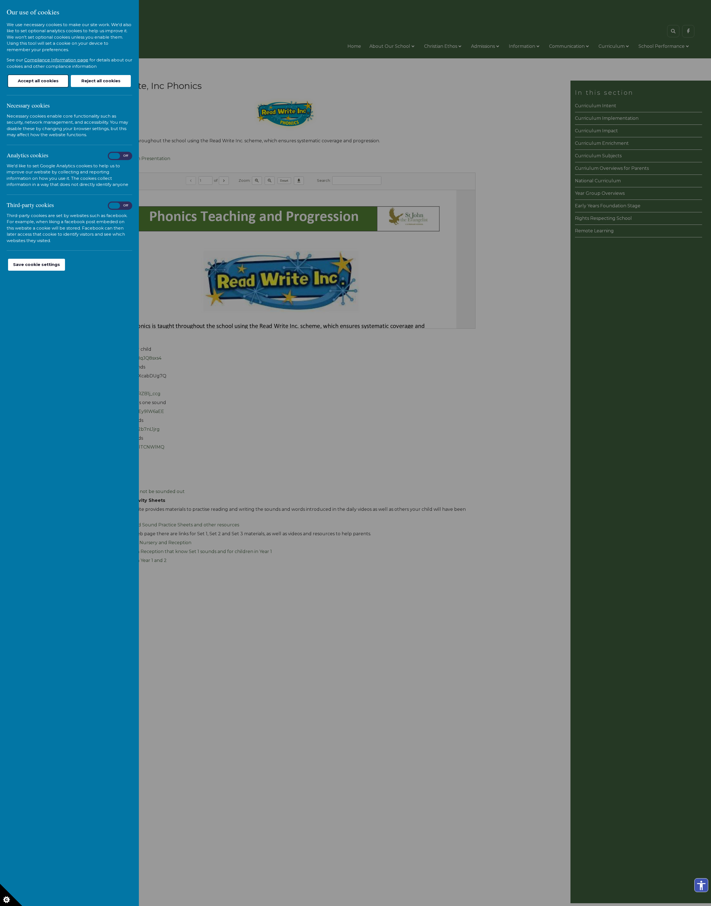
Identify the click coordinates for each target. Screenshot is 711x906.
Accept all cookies (38, 80)
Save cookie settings (36, 264)
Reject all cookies (101, 80)
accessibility (701, 885)
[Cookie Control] (11, 895)
